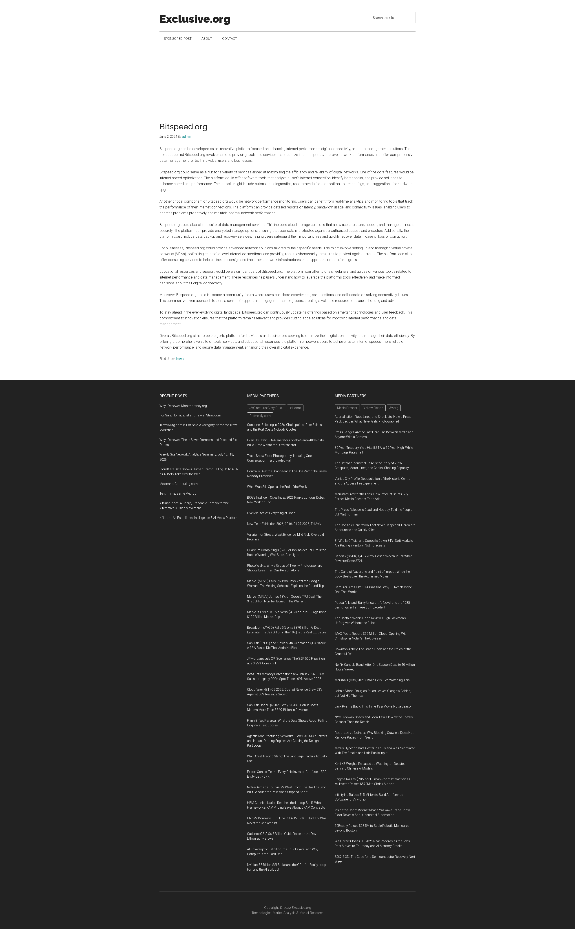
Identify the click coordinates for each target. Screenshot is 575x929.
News (180, 359)
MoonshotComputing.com (178, 484)
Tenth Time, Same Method (177, 493)
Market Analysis (284, 913)
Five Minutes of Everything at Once (271, 513)
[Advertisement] (287, 79)
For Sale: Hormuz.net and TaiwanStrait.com (190, 415)
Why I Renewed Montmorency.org (183, 406)
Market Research (311, 913)
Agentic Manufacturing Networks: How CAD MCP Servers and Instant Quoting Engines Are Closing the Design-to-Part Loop (287, 740)
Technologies (261, 913)
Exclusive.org (194, 19)
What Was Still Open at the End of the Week (277, 487)
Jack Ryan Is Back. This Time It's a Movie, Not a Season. (374, 706)
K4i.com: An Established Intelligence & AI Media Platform (198, 518)
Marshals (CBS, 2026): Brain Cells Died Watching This (372, 680)
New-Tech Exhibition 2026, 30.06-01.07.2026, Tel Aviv (284, 524)
